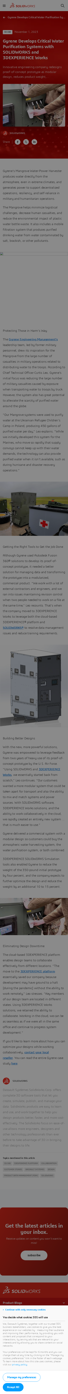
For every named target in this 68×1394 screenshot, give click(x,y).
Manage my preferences (21, 1377)
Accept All (13, 1387)
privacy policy (19, 1364)
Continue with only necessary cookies (25, 1310)
